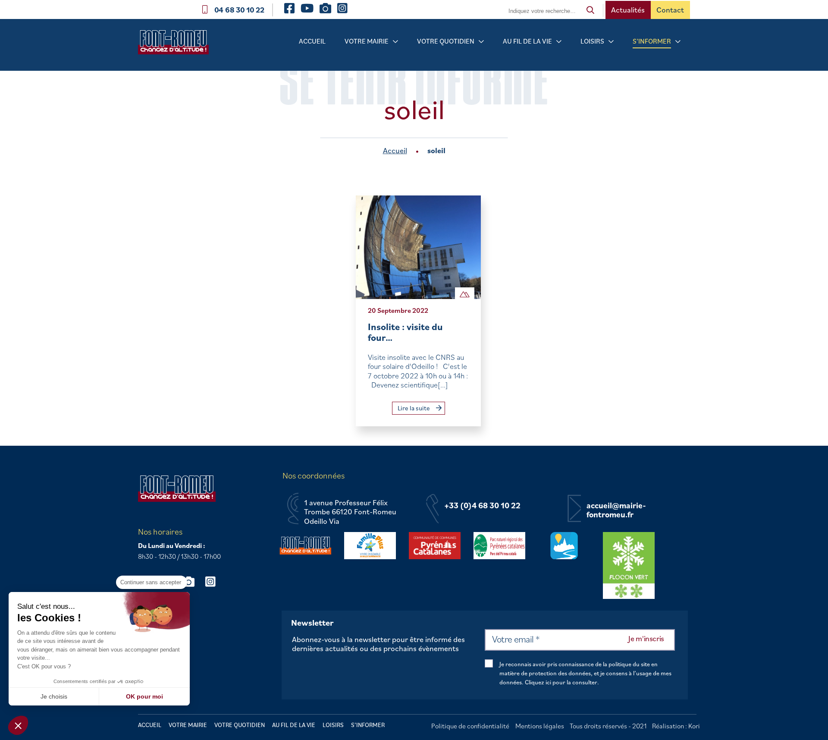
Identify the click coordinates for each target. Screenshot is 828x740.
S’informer (652, 41)
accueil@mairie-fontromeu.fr (616, 510)
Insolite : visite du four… (405, 332)
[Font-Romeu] (177, 45)
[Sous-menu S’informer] (678, 41)
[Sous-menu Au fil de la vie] (558, 41)
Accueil (312, 41)
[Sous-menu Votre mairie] (395, 41)
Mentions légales (539, 725)
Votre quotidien (445, 41)
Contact (670, 10)
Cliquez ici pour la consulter (561, 682)
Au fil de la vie (527, 41)
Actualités (628, 10)
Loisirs (592, 41)
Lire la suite (414, 408)
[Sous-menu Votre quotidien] (481, 41)
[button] (18, 725)
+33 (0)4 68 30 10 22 (482, 505)
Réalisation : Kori (676, 725)
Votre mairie (367, 41)
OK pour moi (144, 696)
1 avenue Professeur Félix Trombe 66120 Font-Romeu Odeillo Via (350, 512)
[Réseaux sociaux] (193, 581)
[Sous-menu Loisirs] (611, 41)
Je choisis (54, 696)
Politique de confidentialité (470, 725)
